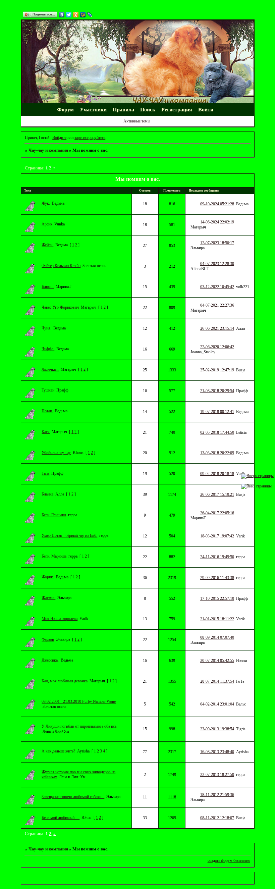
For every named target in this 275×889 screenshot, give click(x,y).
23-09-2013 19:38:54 (217, 729)
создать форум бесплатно (229, 860)
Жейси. (47, 245)
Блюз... (48, 286)
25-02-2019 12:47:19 (217, 370)
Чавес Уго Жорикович (60, 307)
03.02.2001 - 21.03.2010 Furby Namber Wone (79, 701)
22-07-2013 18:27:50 (217, 774)
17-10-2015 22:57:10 (217, 598)
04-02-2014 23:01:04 (217, 704)
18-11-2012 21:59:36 (217, 794)
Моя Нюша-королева (59, 618)
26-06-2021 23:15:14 (217, 328)
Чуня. (46, 328)
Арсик (47, 224)
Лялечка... (50, 369)
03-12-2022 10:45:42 (217, 286)
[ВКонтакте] (61, 14)
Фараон (48, 639)
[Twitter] (68, 14)
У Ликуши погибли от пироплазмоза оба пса (79, 726)
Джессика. (50, 660)
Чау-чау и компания (48, 150)
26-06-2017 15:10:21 (217, 494)
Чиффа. (48, 349)
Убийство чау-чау (56, 452)
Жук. (46, 203)
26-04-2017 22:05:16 (217, 513)
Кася (46, 431)
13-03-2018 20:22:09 (217, 453)
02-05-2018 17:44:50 (217, 432)
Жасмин (48, 597)
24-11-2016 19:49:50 (217, 557)
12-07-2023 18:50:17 (217, 243)
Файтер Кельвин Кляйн (61, 265)
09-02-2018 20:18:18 (217, 473)
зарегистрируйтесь (89, 137)
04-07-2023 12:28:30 (217, 263)
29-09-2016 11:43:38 (217, 577)
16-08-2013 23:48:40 (217, 751)
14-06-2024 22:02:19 (217, 222)
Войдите (59, 137)
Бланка (47, 494)
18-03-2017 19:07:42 (217, 536)
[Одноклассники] (75, 14)
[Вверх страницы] (257, 475)
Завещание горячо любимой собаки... (73, 796)
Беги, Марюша (54, 556)
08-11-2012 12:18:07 (217, 818)
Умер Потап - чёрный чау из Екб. (69, 535)
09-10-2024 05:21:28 (217, 204)
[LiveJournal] (90, 14)
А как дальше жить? (58, 751)
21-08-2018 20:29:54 (217, 390)
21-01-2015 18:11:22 (217, 619)
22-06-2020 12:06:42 (217, 347)
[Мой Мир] (83, 14)
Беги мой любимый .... (60, 817)
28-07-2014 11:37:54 (217, 681)
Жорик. (48, 577)
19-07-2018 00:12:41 (217, 411)
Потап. (47, 411)
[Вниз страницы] (256, 486)
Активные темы (136, 121)
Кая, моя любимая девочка (65, 681)
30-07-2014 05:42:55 (217, 660)
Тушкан (48, 390)
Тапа (45, 473)
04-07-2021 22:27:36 (217, 305)
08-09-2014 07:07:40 (217, 637)
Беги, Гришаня (54, 515)
